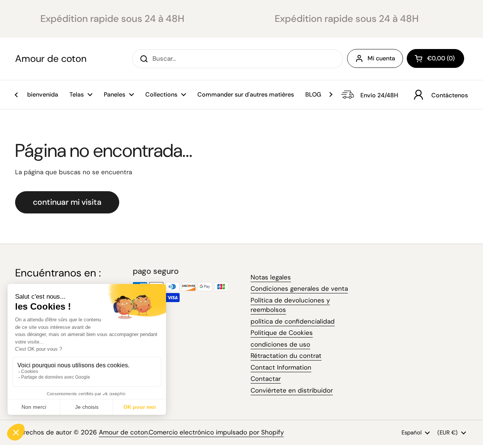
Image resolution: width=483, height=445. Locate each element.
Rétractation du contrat (286, 355)
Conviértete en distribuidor (292, 390)
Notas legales (271, 277)
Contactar (266, 378)
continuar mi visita (67, 202)
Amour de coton (50, 59)
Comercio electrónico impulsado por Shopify (216, 432)
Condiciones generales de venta (299, 288)
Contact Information (281, 367)
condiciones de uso (280, 344)
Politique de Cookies (282, 332)
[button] (435, 58)
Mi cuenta (381, 58)
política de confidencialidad (293, 321)
